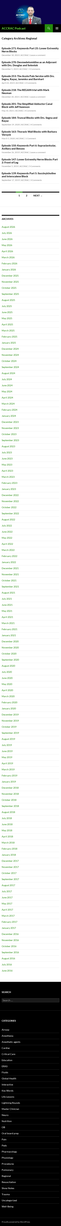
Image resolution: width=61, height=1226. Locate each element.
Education (7, 1060)
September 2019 (10, 732)
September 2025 (10, 293)
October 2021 (9, 580)
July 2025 (7, 306)
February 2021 (9, 629)
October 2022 (9, 507)
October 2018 (9, 799)
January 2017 (9, 927)
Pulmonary (7, 1169)
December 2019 (10, 714)
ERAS (4, 1066)
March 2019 (8, 769)
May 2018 (7, 830)
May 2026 (7, 245)
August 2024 (8, 373)
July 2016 (7, 964)
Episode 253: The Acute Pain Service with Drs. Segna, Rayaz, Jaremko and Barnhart (28, 78)
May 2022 (7, 537)
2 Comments (30, 83)
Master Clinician (10, 1108)
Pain (4, 1139)
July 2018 (7, 818)
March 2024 (8, 403)
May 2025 (7, 318)
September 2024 (10, 367)
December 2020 (10, 641)
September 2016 (10, 952)
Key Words (7, 1090)
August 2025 (8, 300)
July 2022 (7, 525)
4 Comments (30, 110)
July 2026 (7, 232)
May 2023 (7, 464)
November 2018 (10, 793)
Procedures (8, 1163)
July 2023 (7, 452)
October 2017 (9, 873)
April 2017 (7, 909)
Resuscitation (9, 1182)
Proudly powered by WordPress (16, 1222)
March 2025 (8, 330)
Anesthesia (7, 1035)
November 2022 (10, 501)
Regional (6, 1176)
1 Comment (31, 138)
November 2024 (10, 354)
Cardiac (6, 1048)
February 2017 (9, 921)
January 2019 (9, 781)
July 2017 (7, 891)
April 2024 (7, 397)
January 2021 (9, 635)
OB (3, 1127)
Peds (4, 1145)
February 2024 (9, 409)
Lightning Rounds (11, 1102)
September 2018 (10, 806)
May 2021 (7, 610)
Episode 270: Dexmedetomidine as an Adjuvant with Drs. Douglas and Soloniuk (29, 64)
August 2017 (8, 885)
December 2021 (10, 568)
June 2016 (7, 970)
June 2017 (7, 897)
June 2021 (7, 604)
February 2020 (9, 702)
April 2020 (7, 690)
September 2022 (10, 513)
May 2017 (7, 903)
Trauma (6, 1194)
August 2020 (8, 665)
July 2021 (7, 598)
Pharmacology (9, 1151)
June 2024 (7, 385)
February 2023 (9, 482)
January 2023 (9, 489)
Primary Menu (57, 28)
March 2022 (8, 549)
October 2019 (9, 726)
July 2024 (7, 379)
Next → (38, 195)
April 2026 (7, 251)
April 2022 (7, 543)
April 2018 (7, 836)
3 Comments (34, 69)
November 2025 (10, 281)
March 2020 (8, 696)
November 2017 (10, 866)
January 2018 (9, 854)
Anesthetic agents (11, 1041)
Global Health (9, 1078)
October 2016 (9, 946)
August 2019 (8, 738)
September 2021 (10, 586)
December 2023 (10, 421)
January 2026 (9, 269)
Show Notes (8, 1188)
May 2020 (7, 684)
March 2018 (8, 842)
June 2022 (7, 531)
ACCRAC (25, 55)
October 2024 (9, 361)
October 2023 (9, 434)
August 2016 (8, 958)
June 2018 (7, 824)
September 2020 (10, 659)
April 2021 (7, 617)
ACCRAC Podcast (14, 28)
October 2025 (9, 287)
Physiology (7, 1157)
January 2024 (9, 415)
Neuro (5, 1115)
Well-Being (7, 1206)
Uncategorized (9, 1200)
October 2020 (9, 653)
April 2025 (7, 324)
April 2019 (7, 763)
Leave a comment (37, 55)
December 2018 (10, 787)
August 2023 (8, 446)
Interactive (7, 1084)
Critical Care (8, 1054)
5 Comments (34, 166)
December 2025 (10, 275)
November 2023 (10, 428)
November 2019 (10, 720)
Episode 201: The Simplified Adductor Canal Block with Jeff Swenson (27, 105)
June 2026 (7, 239)
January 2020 (9, 708)
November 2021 (10, 574)
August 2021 (8, 592)
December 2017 (10, 860)
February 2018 (9, 848)
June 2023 (7, 458)
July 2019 (7, 745)
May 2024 (7, 391)
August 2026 (8, 226)
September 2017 (10, 879)
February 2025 (9, 336)
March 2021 (8, 623)
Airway (5, 1029)
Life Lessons (8, 1096)
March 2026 (8, 257)
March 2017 (8, 915)
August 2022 (8, 519)
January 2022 (9, 562)
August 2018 (8, 812)
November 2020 (10, 647)
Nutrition (7, 1121)
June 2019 (7, 751)
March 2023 (8, 476)
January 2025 (9, 342)
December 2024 (10, 348)
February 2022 (9, 556)
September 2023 (10, 440)
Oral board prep (10, 1133)
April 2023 (7, 470)
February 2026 (9, 263)
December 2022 (10, 495)
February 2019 (9, 775)
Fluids (5, 1072)
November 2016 (10, 940)
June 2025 (7, 312)
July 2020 (7, 671)
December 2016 (10, 934)
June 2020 (7, 678)
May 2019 (7, 757)
